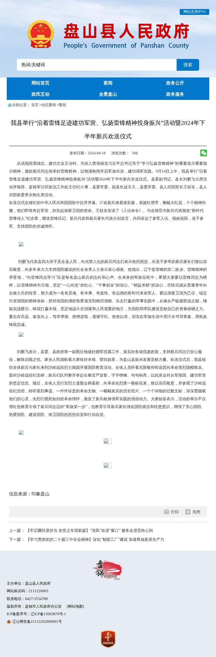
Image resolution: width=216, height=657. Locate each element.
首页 (35, 105)
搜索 (187, 64)
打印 (175, 512)
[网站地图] (75, 606)
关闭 (196, 512)
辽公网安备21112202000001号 (37, 622)
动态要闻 (48, 105)
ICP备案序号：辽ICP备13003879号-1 (36, 614)
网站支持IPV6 (194, 12)
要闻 (62, 105)
